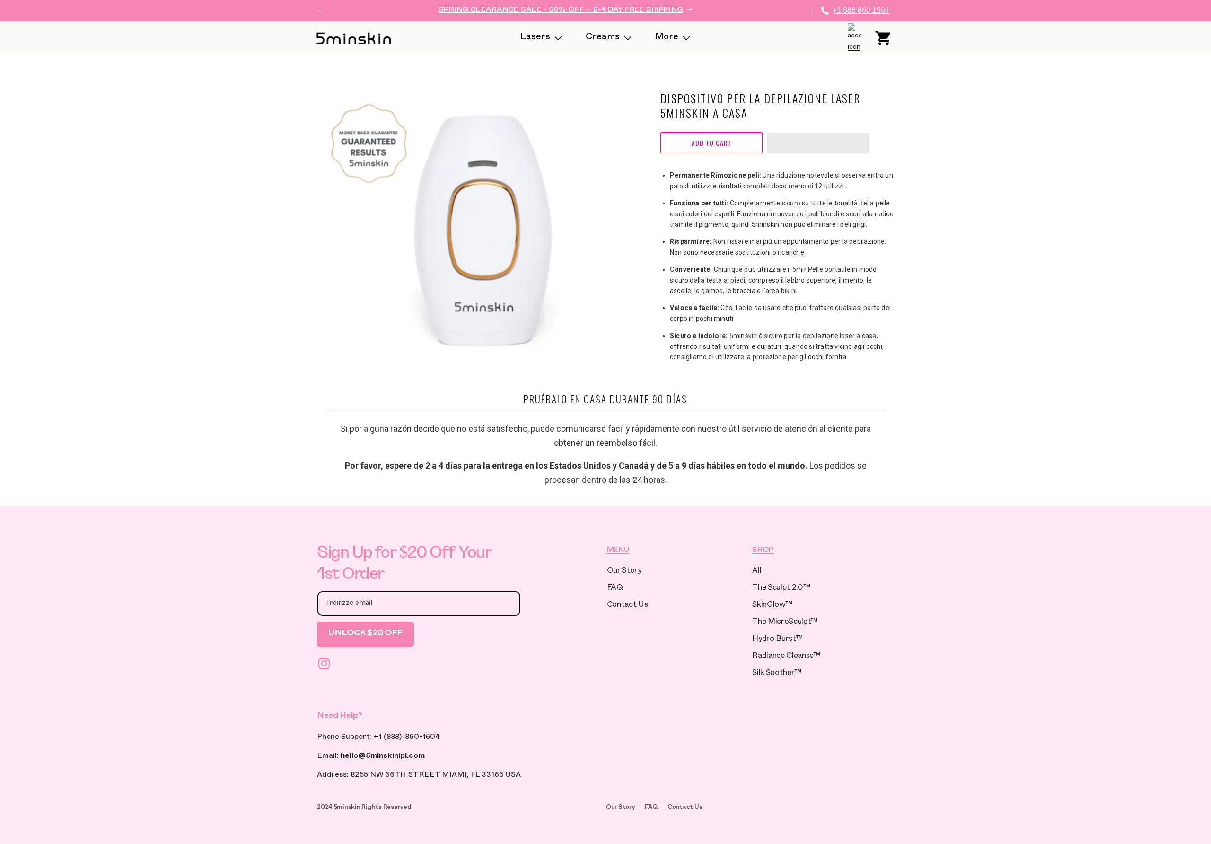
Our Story (624, 571)
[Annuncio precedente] (320, 10)
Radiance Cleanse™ (786, 657)
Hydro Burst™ (777, 640)
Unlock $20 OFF (365, 634)
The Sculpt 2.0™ (781, 588)
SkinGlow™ (772, 606)
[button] (818, 143)
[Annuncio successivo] (812, 10)
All (756, 571)
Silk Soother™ (776, 674)
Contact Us (627, 606)
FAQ (615, 588)
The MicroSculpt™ (784, 623)
